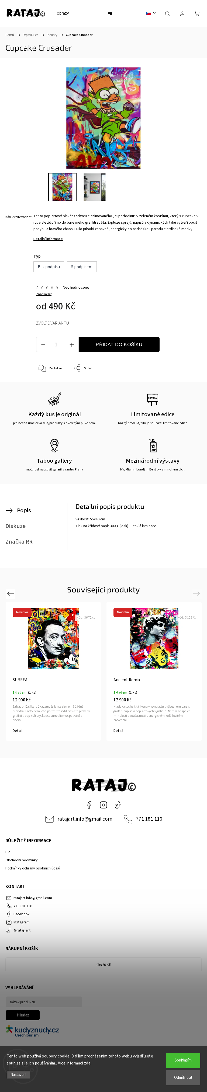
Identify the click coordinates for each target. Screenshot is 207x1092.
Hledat (23, 1015)
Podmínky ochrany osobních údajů (32, 868)
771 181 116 (149, 819)
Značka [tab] (19, 541)
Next (197, 594)
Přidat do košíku (119, 344)
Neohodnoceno (76, 287)
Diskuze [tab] (15, 526)
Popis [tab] (24, 510)
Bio (8, 852)
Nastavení (18, 1075)
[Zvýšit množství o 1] (71, 344)
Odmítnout (183, 1077)
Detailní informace (48, 239)
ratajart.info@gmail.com (84, 819)
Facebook (89, 805)
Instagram (103, 805)
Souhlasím (183, 1060)
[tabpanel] (53, 671)
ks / (103, 965)
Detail (17, 730)
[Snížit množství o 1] (43, 344)
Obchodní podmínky (21, 860)
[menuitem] (63, 13)
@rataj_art (118, 805)
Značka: (43, 294)
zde (87, 1063)
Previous (11, 594)
